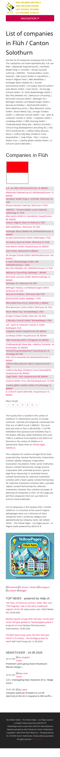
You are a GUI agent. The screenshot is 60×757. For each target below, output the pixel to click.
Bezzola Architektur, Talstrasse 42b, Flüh (25, 294)
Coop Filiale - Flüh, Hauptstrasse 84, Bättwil (27, 376)
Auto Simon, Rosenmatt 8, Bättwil (22, 250)
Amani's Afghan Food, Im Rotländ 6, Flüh (25, 222)
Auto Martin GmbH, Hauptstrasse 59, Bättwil (27, 246)
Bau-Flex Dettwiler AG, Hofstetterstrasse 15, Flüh (29, 268)
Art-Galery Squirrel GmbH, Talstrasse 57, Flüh (28, 242)
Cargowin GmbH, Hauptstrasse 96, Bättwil (26, 331)
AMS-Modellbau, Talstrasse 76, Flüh (23, 227)
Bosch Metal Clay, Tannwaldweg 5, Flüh (25, 311)
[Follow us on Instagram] (43, 587)
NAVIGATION (29, 18)
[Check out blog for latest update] (22, 590)
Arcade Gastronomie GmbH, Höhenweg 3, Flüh (28, 237)
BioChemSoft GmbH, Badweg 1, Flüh (23, 298)
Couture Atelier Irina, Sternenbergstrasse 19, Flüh (30, 380)
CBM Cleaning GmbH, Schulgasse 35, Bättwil (27, 340)
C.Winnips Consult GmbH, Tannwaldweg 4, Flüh (29, 320)
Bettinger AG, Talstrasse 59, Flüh (21, 283)
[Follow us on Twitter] (27, 587)
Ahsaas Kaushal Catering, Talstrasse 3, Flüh (27, 205)
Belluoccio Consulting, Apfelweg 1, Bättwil (26, 272)
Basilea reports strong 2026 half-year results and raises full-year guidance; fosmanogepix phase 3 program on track (30, 622)
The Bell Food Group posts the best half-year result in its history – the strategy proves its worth (27, 638)
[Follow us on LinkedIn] (11, 590)
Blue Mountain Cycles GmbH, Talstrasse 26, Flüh (29, 307)
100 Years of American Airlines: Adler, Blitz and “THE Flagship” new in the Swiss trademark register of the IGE (29, 606)
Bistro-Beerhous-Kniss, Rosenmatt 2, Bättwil (27, 302)
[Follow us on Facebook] (11, 587)
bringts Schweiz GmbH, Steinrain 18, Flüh (26, 316)
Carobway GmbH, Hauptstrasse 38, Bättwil (26, 335)
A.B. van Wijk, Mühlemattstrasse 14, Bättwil (27, 188)
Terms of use (37, 739)
